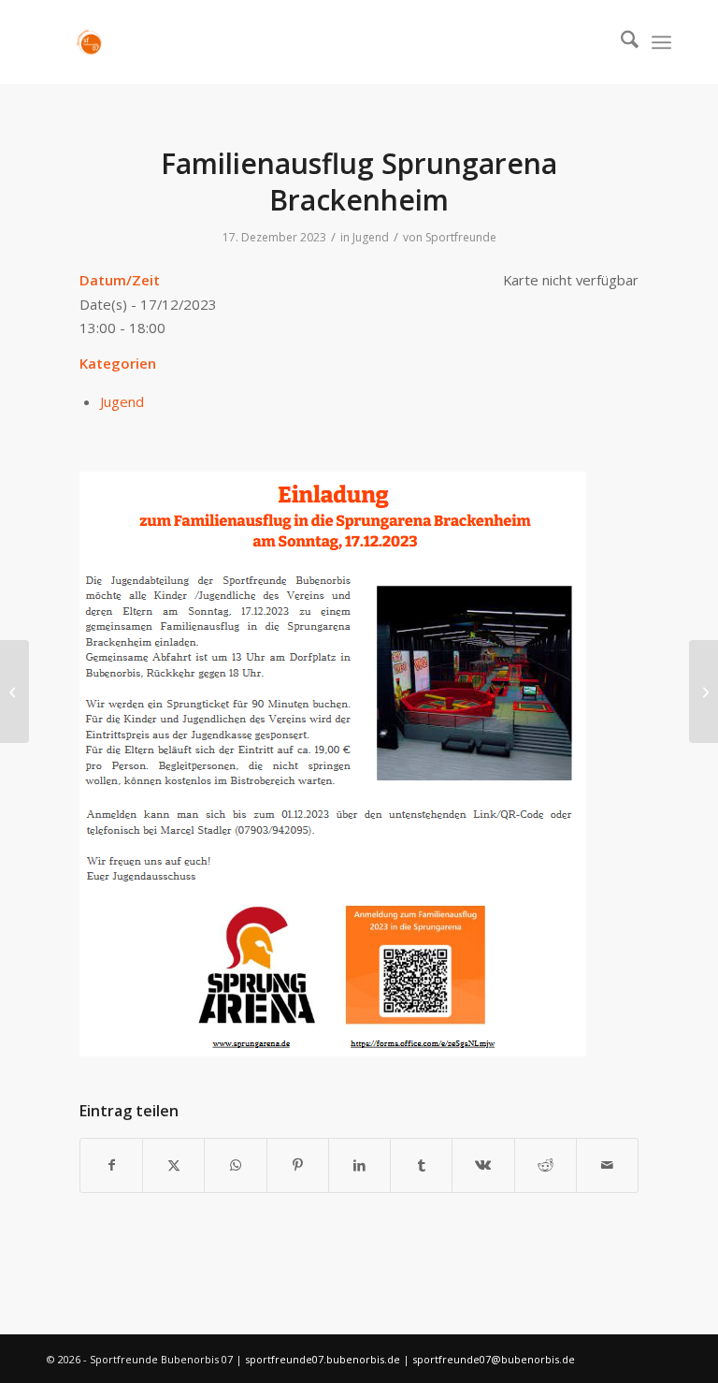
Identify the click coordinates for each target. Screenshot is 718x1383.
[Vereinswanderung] (14, 691)
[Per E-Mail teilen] (607, 1165)
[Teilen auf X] (173, 1165)
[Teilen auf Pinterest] (297, 1165)
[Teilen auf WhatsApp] (235, 1165)
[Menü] (661, 42)
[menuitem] (620, 42)
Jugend (370, 237)
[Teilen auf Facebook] (111, 1165)
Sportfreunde (460, 237)
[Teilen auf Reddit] (545, 1165)
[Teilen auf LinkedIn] (359, 1165)
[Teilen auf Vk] (482, 1165)
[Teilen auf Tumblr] (421, 1165)
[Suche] (620, 42)
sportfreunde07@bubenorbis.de (493, 1359)
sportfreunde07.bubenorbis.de (324, 1359)
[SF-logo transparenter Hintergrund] (89, 42)
